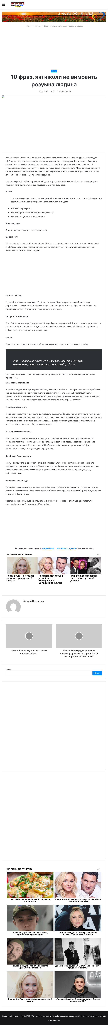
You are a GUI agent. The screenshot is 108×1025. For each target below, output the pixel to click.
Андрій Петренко (33, 601)
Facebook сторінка (66, 548)
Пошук (9, 669)
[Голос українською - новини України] (17, 4)
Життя (37, 26)
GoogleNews (48, 548)
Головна (29, 26)
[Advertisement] (54, 48)
